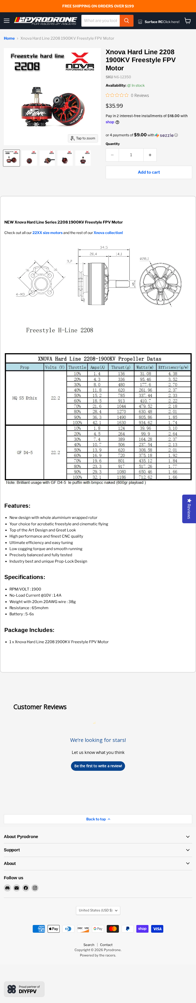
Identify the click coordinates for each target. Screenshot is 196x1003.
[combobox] (100, 21)
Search (88, 945)
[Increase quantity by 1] (150, 155)
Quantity (113, 144)
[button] (149, 135)
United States (96, 910)
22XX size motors (47, 232)
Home (9, 38)
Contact (106, 945)
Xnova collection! (108, 232)
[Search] (126, 21)
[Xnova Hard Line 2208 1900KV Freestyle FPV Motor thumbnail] (11, 158)
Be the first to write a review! (98, 765)
